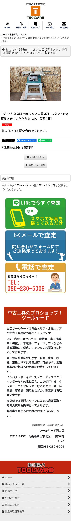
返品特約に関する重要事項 (18, 147)
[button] (35, 165)
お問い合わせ (25, 131)
